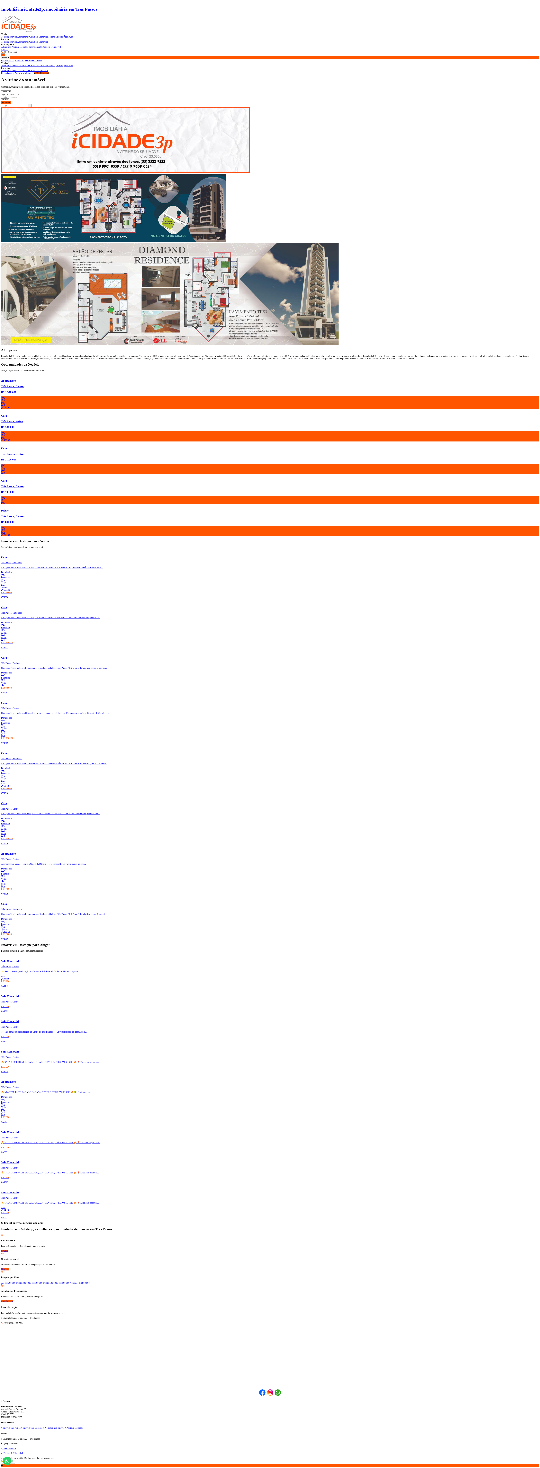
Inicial (4, 60)
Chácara (59, 37)
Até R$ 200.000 (8, 1283)
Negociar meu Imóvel (54, 1428)
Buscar (7, 103)
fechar (5, 58)
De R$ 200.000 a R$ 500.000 (29, 1283)
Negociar (5, 1269)
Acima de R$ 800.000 (80, 1283)
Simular (4, 1251)
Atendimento (7, 1301)
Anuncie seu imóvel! (51, 47)
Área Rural (68, 37)
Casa (31, 37)
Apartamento (23, 37)
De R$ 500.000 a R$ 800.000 (56, 1283)
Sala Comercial (41, 37)
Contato (4, 49)
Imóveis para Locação (32, 1428)
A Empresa (6, 47)
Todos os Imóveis (9, 37)
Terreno (51, 37)
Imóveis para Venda (11, 1428)
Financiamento (35, 47)
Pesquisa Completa (20, 47)
